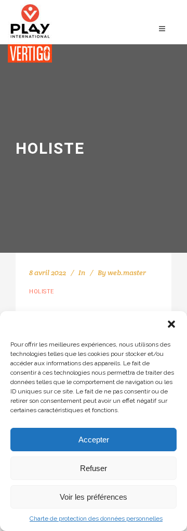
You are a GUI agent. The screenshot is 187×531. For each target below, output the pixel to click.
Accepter (93, 439)
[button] (171, 324)
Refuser (93, 468)
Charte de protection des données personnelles (96, 518)
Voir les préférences (93, 496)
